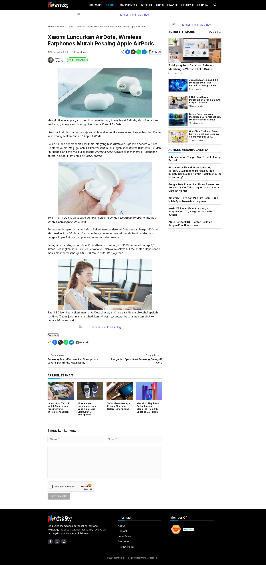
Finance (172, 5)
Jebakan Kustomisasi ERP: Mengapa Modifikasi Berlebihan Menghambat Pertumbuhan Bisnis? (203, 84)
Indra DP (59, 61)
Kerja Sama (124, 536)
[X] (133, 51)
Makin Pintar (128, 5)
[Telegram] (144, 51)
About (121, 525)
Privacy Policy (126, 546)
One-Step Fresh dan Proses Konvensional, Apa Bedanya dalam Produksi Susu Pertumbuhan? (204, 135)
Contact (122, 530)
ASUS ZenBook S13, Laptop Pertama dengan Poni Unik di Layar (190, 223)
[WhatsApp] (138, 51)
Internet (146, 5)
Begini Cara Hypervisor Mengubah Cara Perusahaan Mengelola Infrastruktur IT (205, 117)
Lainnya (202, 5)
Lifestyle (187, 5)
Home (51, 26)
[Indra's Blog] (58, 5)
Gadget (111, 5)
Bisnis (160, 5)
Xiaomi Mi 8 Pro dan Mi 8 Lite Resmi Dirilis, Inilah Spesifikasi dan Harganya (193, 199)
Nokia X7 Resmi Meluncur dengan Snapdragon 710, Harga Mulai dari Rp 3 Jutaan (192, 211)
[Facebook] (127, 51)
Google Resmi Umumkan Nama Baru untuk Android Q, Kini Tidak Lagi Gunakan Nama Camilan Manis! (193, 187)
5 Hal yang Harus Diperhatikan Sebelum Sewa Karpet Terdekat (204, 100)
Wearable (53, 335)
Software (95, 5)
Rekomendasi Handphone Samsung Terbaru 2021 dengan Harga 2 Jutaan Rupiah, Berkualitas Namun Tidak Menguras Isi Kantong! (195, 172)
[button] (215, 5)
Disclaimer (124, 541)
